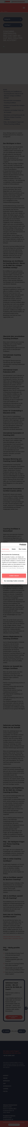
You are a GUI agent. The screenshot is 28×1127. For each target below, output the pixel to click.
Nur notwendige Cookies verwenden (14, 581)
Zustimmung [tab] (5, 549)
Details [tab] (14, 549)
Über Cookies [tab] (22, 549)
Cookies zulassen (14, 575)
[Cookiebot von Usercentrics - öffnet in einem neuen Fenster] (19, 545)
